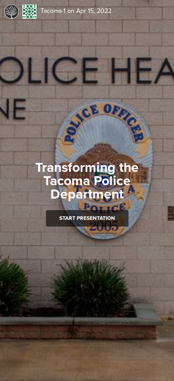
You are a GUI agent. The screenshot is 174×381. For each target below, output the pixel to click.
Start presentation (87, 218)
